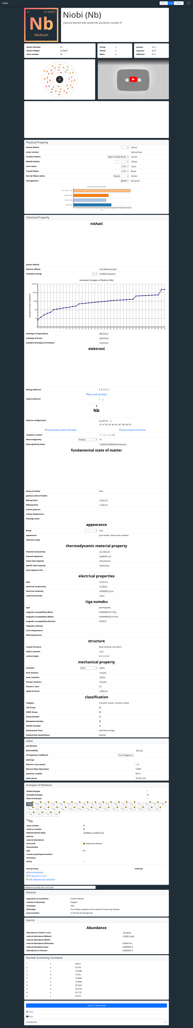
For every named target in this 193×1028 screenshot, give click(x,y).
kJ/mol (103, 333)
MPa (102, 668)
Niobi (31, 1012)
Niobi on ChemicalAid (97, 1005)
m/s (103, 691)
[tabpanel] (96, 850)
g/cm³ (135, 180)
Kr (100, 421)
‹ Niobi (4, 3)
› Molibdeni (178, 3)
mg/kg (127, 932)
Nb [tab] (30, 803)
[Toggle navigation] (188, 3)
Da (93, 833)
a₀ (139, 750)
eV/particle (107, 269)
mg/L (128, 936)
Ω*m (106, 591)
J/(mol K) (104, 561)
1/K (105, 556)
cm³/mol (136, 152)
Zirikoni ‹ (163, 3)
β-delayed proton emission (42, 879)
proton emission (36, 872)
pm (134, 147)
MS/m (103, 586)
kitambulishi (31, 1022)
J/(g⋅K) (104, 565)
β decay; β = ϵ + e (37, 876)
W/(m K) (104, 552)
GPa (102, 673)
